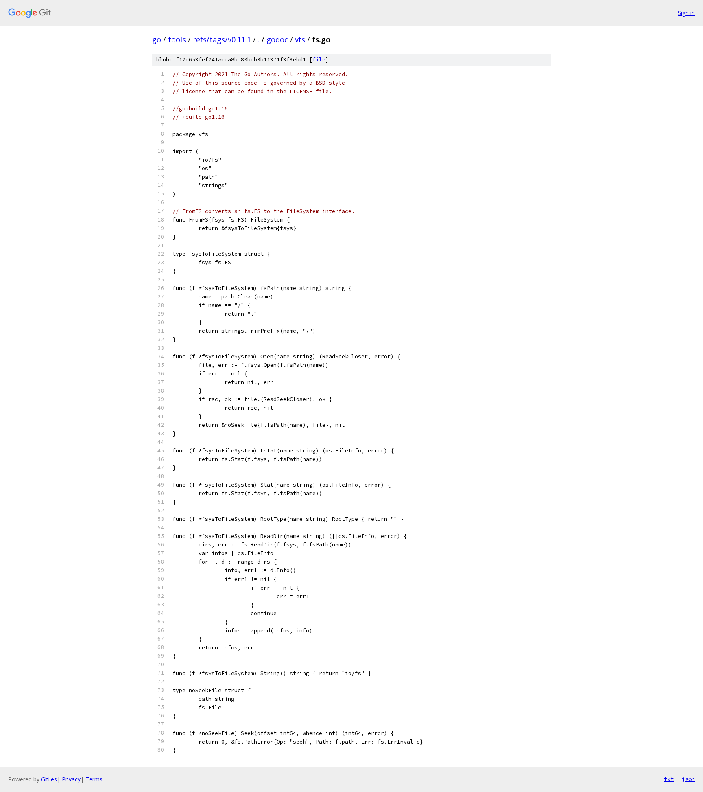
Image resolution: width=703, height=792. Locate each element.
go (156, 39)
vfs (300, 39)
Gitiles (49, 779)
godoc (277, 39)
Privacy (71, 779)
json (688, 779)
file (318, 59)
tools (177, 39)
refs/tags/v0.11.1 (222, 39)
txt (669, 779)
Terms (94, 779)
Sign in (686, 13)
